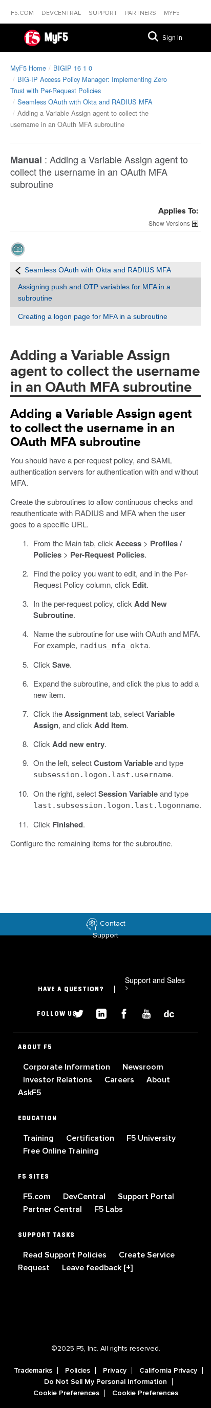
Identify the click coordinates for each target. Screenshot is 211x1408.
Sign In (172, 38)
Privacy (114, 1370)
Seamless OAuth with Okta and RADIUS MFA (85, 101)
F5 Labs (108, 1209)
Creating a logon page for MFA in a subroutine (92, 316)
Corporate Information (67, 1067)
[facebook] (120, 1012)
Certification (91, 1138)
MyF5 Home (28, 68)
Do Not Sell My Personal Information (105, 1381)
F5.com (23, 13)
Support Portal (146, 1196)
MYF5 (172, 13)
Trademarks (33, 1370)
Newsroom (142, 1067)
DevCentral (85, 1196)
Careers (120, 1080)
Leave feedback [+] (97, 1268)
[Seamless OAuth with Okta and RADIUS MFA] (17, 269)
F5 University (151, 1138)
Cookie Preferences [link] (66, 1393)
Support (104, 13)
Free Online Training (61, 1151)
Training (39, 1138)
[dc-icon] (164, 1012)
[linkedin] (97, 1012)
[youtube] (142, 1012)
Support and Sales (155, 983)
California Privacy (168, 1370)
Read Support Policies (66, 1255)
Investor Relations (58, 1080)
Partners (141, 13)
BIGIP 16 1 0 (72, 68)
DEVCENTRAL (61, 13)
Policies (77, 1370)
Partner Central (53, 1209)
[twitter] (75, 1012)
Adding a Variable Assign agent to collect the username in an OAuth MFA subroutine (101, 428)
